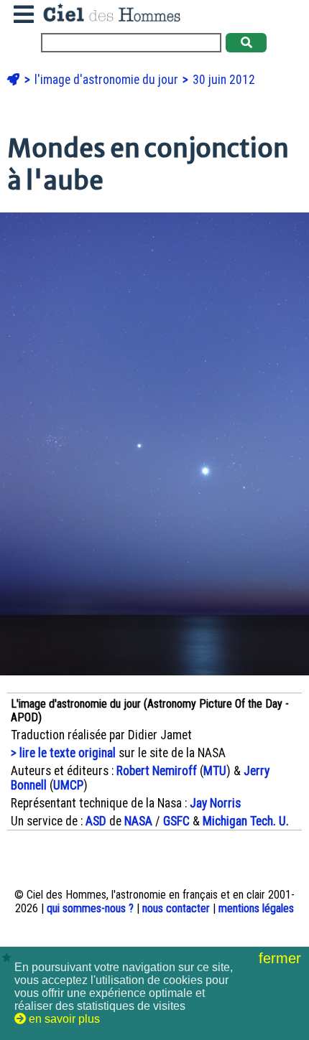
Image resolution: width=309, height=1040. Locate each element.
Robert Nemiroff (156, 771)
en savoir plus (63, 1019)
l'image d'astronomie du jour (107, 79)
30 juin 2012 (224, 79)
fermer (282, 958)
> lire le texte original (63, 753)
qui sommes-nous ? (90, 908)
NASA (138, 821)
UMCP (68, 785)
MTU (214, 771)
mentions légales (256, 908)
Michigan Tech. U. (246, 821)
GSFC (176, 821)
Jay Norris (215, 803)
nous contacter (176, 908)
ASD (96, 821)
